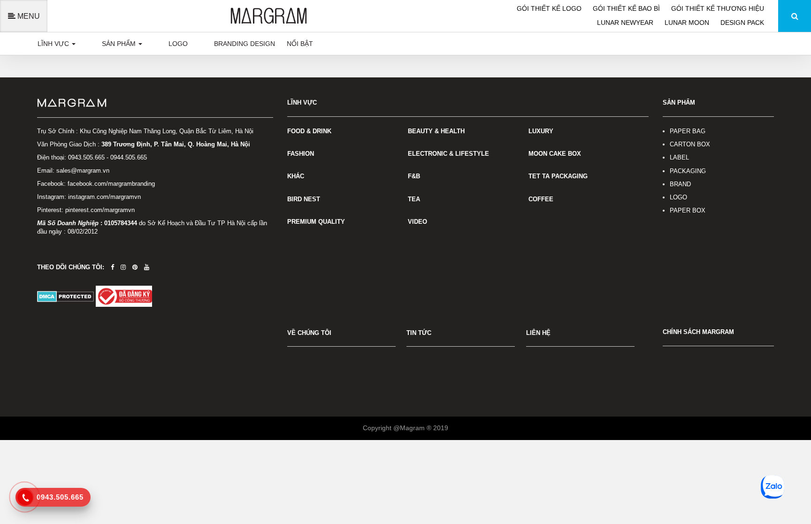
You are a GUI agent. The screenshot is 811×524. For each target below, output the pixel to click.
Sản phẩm (120, 43)
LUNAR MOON (688, 22)
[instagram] (123, 267)
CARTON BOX (690, 144)
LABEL (679, 157)
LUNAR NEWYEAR (626, 22)
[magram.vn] (155, 103)
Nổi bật (300, 43)
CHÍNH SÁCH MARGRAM (698, 331)
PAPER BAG (687, 131)
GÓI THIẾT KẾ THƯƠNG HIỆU (717, 8)
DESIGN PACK (742, 22)
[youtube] (146, 267)
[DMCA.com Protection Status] (66, 295)
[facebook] (112, 267)
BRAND (680, 184)
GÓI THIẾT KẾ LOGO (550, 8)
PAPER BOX (687, 210)
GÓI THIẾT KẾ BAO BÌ (627, 8)
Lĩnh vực (54, 43)
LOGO (678, 197)
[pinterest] (135, 267)
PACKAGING (688, 171)
